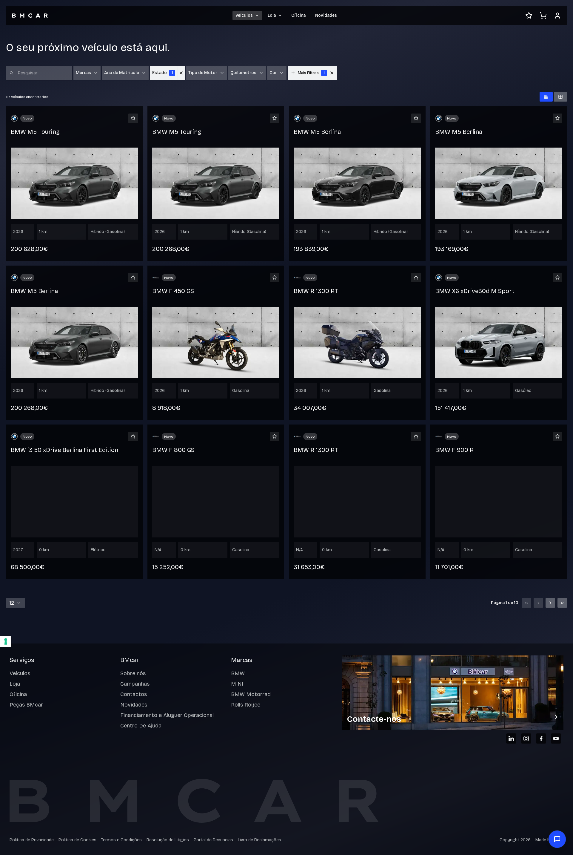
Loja (15, 684)
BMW (238, 673)
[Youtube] (556, 738)
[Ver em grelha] (546, 97)
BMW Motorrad (251, 694)
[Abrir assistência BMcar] (557, 839)
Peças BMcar (26, 704)
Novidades (326, 15)
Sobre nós (133, 673)
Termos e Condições (121, 839)
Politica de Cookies (77, 839)
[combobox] (15, 603)
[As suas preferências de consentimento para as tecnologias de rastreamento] (5, 641)
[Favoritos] (528, 15)
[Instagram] (526, 738)
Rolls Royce (245, 704)
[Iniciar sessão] (557, 15)
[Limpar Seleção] (181, 73)
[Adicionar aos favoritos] (133, 118)
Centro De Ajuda (140, 725)
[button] (331, 73)
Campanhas (135, 684)
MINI (237, 684)
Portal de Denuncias (213, 839)
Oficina (298, 15)
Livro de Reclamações (259, 839)
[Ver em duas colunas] (560, 97)
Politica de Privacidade (32, 839)
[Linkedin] (511, 738)
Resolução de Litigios (168, 839)
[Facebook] (541, 738)
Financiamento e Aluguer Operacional (167, 715)
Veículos (20, 673)
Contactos (133, 694)
